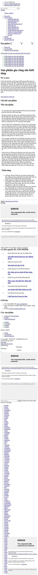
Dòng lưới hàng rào (13, 28)
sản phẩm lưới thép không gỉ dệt (19, 289)
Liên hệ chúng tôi (9, 40)
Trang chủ (7, 16)
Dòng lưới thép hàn (13, 27)
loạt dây (10, 35)
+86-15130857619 (22, 304)
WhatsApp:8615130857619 (12, 5)
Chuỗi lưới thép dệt (13, 19)
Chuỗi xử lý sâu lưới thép (15, 32)
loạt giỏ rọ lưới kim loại (14, 33)
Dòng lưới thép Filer (13, 21)
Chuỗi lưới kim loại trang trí (15, 30)
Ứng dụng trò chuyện (7, 344)
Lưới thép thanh (12, 22)
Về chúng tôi (7, 38)
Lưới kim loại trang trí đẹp (17, 296)
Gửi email (3, 342)
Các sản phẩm (8, 17)
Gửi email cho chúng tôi (7, 97)
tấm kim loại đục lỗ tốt (11, 201)
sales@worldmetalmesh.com (17, 308)
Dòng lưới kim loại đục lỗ (15, 24)
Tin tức (6, 36)
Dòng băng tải (12, 25)
